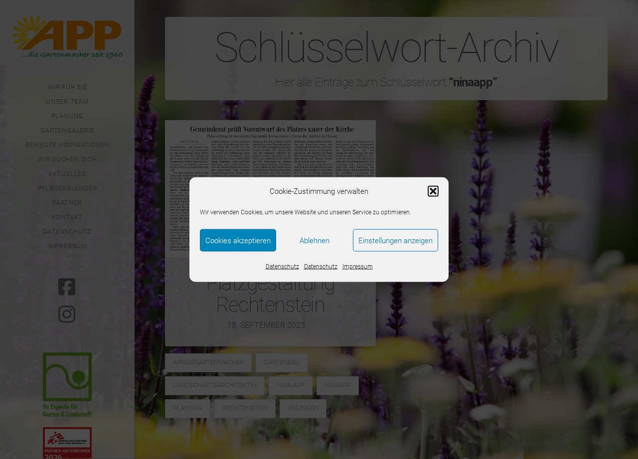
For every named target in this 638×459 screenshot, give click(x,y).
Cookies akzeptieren (238, 240)
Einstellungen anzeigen (395, 240)
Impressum (357, 266)
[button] (433, 191)
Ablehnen (314, 240)
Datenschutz (282, 266)
